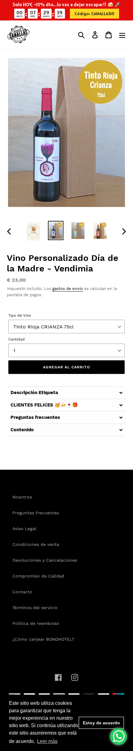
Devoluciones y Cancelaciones (44, 560)
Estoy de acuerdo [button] (101, 722)
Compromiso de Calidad (38, 575)
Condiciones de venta (35, 544)
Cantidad (16, 339)
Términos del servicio (35, 607)
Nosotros (22, 496)
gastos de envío (67, 288)
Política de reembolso (35, 623)
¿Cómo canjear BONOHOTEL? (43, 639)
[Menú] (122, 35)
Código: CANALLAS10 (94, 13)
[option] (33, 231)
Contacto (22, 591)
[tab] (66, 392)
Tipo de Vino (19, 315)
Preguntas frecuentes (35, 512)
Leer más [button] (47, 741)
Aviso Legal (24, 528)
